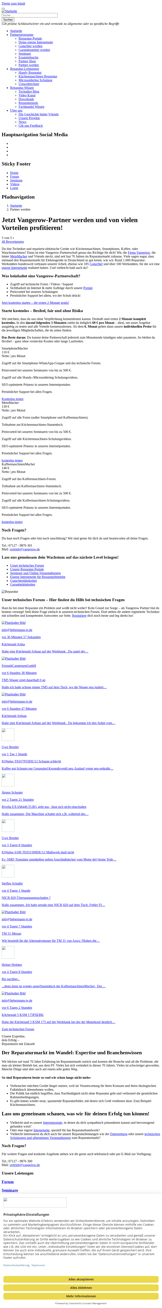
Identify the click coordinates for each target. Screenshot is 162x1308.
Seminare (25, 53)
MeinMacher (18, 256)
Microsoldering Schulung (35, 80)
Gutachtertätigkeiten (23, 580)
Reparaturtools (28, 103)
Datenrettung (118, 1134)
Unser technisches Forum (27, 565)
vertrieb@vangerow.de (24, 549)
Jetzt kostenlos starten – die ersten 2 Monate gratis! (35, 302)
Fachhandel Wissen (31, 106)
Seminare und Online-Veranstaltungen (35, 573)
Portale (88, 288)
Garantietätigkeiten (22, 584)
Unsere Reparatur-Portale (27, 569)
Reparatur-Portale (30, 38)
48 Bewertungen (13, 241)
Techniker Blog (29, 91)
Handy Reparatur (30, 72)
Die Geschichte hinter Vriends (39, 114)
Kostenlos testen (12, 399)
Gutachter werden (30, 46)
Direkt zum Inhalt (13, 3)
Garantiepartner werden (34, 50)
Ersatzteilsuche (28, 57)
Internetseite (42, 1130)
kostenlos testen (12, 460)
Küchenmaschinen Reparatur (38, 76)
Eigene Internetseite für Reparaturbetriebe (37, 577)
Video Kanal (27, 95)
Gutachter (96, 264)
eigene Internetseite (14, 268)
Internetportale (52, 1122)
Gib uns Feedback (31, 125)
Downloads (26, 99)
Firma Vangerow (139, 252)
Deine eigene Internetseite (36, 42)
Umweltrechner (29, 84)
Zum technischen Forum (18, 1029)
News (22, 122)
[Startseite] (9, 11)
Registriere (79, 615)
